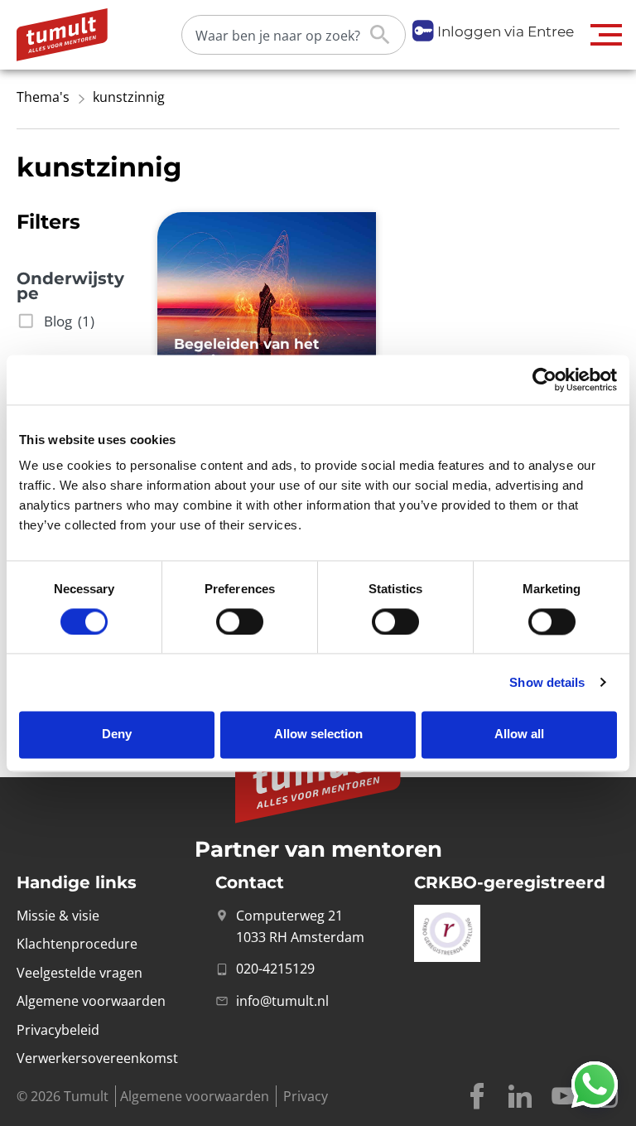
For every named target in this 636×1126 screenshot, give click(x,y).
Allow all (519, 734)
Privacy (305, 1096)
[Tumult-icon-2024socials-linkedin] (520, 1096)
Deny (117, 734)
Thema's (43, 97)
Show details (547, 682)
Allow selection (318, 734)
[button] (606, 34)
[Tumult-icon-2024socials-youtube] (563, 1096)
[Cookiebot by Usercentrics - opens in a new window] (544, 379)
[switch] (239, 621)
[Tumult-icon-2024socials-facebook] (477, 1096)
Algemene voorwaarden (194, 1096)
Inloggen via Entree (505, 31)
